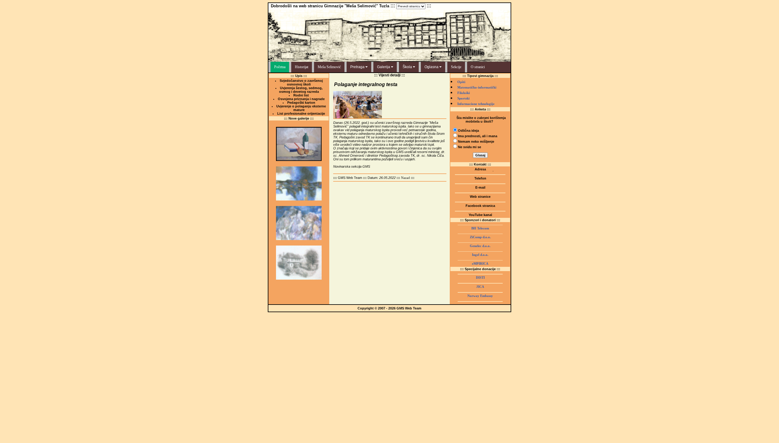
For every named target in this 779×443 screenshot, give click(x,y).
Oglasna (431, 67)
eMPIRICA (480, 263)
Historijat (301, 67)
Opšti (461, 82)
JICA (480, 286)
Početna (279, 67)
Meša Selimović (329, 67)
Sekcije (456, 67)
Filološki (463, 93)
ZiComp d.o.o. (480, 237)
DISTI (480, 277)
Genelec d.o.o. (480, 246)
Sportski (463, 98)
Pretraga (357, 67)
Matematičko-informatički (476, 87)
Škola (408, 67)
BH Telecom (480, 228)
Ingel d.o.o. (480, 254)
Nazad (405, 178)
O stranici (478, 67)
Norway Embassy (480, 296)
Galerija (384, 67)
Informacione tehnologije (475, 104)
